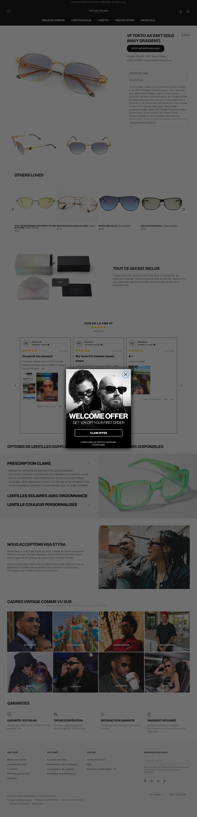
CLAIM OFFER (98, 433)
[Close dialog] (125, 374)
